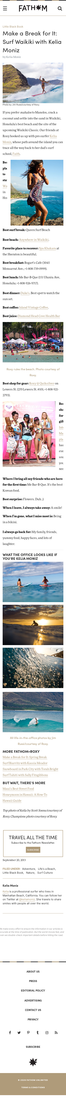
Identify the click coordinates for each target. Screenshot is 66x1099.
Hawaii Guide (12, 800)
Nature (30, 872)
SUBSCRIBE (33, 849)
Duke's (25, 293)
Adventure (28, 868)
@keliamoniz (27, 899)
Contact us (33, 1010)
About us (33, 971)
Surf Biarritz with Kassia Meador (25, 763)
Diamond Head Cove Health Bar (39, 316)
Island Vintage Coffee (33, 307)
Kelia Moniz (13, 57)
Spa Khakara (47, 248)
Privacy (33, 1019)
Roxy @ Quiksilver (41, 383)
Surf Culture (45, 872)
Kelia (6, 891)
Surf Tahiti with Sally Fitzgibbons (25, 775)
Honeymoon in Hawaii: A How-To (25, 794)
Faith (16, 154)
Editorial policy (33, 990)
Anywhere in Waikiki (34, 240)
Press (33, 981)
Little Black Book (13, 26)
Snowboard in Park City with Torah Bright (30, 769)
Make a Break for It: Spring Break (25, 757)
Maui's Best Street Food (18, 789)
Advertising (33, 1000)
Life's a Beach (46, 868)
